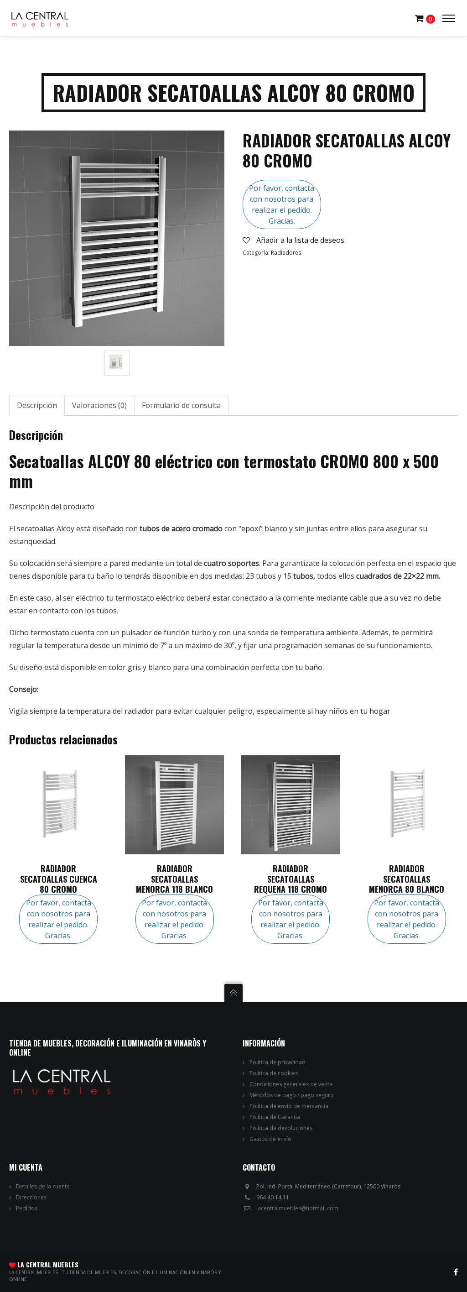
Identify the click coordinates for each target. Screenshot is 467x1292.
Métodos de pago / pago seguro (291, 1095)
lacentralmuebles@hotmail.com (297, 1208)
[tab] (37, 405)
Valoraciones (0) (99, 405)
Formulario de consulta (181, 405)
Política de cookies (273, 1073)
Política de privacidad (277, 1062)
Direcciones (31, 1197)
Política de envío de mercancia (288, 1106)
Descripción (37, 405)
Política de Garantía (274, 1117)
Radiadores (286, 252)
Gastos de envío (270, 1139)
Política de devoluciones (280, 1128)
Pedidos (26, 1208)
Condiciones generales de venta (290, 1084)
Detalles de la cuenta (43, 1186)
